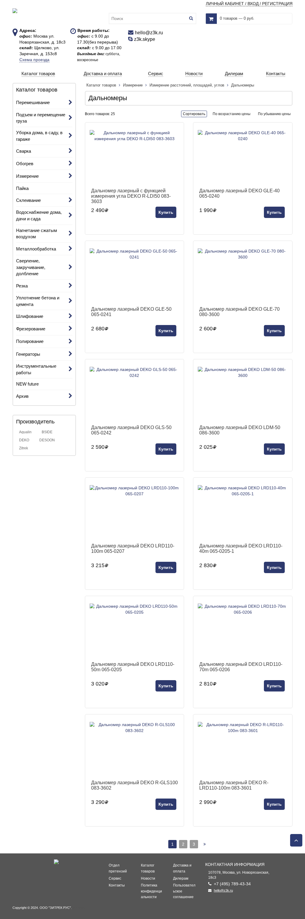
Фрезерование (30, 328)
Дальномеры (242, 85)
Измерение (27, 176)
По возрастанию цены (231, 114)
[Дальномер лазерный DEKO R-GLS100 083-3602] (135, 749)
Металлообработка (36, 248)
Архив (22, 396)
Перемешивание (33, 102)
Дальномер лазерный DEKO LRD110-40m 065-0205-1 (240, 548)
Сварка (23, 151)
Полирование (29, 341)
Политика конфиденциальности (151, 891)
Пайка (22, 188)
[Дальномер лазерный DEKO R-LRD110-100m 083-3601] (243, 749)
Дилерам (180, 878)
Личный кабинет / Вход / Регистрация (249, 3)
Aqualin (25, 432)
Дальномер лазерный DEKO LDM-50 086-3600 (239, 430)
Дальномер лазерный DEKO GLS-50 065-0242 (131, 430)
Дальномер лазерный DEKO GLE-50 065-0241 (131, 312)
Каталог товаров (101, 85)
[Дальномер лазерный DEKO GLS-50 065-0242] (135, 393)
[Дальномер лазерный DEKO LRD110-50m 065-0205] (135, 630)
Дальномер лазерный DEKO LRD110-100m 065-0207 (132, 548)
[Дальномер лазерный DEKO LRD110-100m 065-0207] (135, 512)
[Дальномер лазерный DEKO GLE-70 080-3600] (243, 275)
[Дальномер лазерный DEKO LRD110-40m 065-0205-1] (243, 512)
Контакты (117, 885)
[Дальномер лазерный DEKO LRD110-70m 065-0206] (243, 630)
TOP (294, 838)
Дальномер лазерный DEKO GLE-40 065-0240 (239, 193)
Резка (22, 285)
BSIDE (47, 432)
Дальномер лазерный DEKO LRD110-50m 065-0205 (132, 667)
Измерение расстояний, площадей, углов (187, 85)
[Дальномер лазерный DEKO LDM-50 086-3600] (243, 393)
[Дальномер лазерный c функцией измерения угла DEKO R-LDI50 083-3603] (135, 157)
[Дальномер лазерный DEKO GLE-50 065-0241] (135, 275)
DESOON (47, 440)
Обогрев (24, 163)
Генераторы (28, 354)
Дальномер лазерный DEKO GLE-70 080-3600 (239, 312)
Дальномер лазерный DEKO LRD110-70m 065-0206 (240, 667)
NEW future (27, 383)
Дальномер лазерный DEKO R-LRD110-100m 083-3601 (233, 785)
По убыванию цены (274, 114)
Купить (165, 212)
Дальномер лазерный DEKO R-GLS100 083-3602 (134, 785)
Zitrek (23, 448)
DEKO (24, 440)
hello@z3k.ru (223, 890)
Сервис (115, 878)
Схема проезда (34, 59)
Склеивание (28, 200)
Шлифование (29, 316)
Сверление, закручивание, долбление (30, 267)
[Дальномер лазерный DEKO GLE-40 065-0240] (243, 157)
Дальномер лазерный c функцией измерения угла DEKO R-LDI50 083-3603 (131, 196)
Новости (148, 878)
